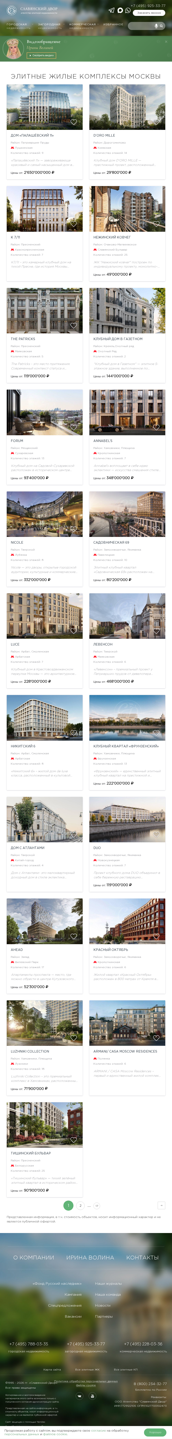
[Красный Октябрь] (127, 921)
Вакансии (73, 1316)
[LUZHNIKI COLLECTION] (45, 1023)
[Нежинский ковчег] (127, 209)
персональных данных (21, 1434)
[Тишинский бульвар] (45, 1125)
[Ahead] (45, 921)
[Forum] (45, 412)
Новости (102, 1305)
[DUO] (127, 819)
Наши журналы (108, 1283)
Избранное (113, 24)
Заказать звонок (149, 13)
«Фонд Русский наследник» (57, 1283)
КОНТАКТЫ (142, 1257)
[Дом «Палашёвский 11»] (45, 107)
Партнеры (104, 1316)
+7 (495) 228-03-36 (143, 1344)
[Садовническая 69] (127, 514)
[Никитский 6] (45, 717)
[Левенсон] (127, 616)
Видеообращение (43, 41)
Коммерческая (82, 26)
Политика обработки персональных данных (86, 1381)
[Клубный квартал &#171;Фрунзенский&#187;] (127, 717)
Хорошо (155, 1432)
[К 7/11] (45, 209)
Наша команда (108, 1294)
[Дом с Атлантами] (45, 819)
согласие (98, 1430)
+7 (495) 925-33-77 (148, 6)
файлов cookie (55, 1434)
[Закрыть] (166, 41)
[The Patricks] (45, 310)
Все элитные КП (126, 1369)
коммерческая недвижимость (143, 1351)
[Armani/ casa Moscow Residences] (127, 1023)
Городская (18, 26)
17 (97, 1206)
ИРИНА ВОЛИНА (90, 1257)
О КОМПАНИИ (33, 1257)
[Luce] (45, 616)
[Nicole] (45, 514)
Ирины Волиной (40, 47)
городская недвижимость (28, 1351)
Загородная (50, 26)
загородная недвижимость (86, 1351)
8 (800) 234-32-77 (150, 1384)
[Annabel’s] (127, 412)
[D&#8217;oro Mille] (127, 107)
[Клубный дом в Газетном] (127, 310)
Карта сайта (52, 1369)
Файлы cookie (86, 1385)
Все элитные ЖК (87, 1369)
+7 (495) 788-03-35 (28, 1344)
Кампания (73, 1294)
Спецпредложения (65, 1305)
